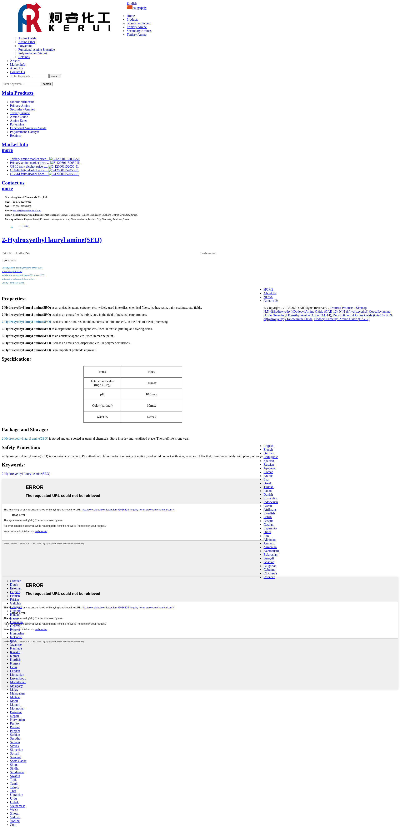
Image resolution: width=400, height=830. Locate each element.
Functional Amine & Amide (36, 49)
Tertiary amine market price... (29, 159)
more (7, 150)
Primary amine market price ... (30, 162)
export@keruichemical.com (27, 210)
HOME (269, 289)
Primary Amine (137, 27)
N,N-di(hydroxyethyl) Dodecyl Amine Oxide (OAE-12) (301, 311)
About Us (16, 68)
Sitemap (361, 308)
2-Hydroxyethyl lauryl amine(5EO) (52, 239)
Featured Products (341, 308)
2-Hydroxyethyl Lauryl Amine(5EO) (26, 473)
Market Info (15, 144)
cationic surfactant (138, 23)
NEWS (268, 297)
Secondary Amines (139, 31)
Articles (15, 61)
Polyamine (25, 46)
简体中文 (139, 8)
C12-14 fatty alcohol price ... (29, 174)
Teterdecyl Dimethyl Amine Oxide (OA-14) (302, 315)
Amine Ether (26, 42)
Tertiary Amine (136, 34)
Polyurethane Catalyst (32, 53)
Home (131, 16)
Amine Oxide (27, 38)
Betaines (24, 57)
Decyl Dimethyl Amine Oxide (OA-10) (359, 315)
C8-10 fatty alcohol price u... (29, 166)
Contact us (13, 183)
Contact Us (17, 72)
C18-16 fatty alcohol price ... (29, 170)
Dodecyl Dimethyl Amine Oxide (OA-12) (341, 319)
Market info (17, 64)
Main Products (18, 93)
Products (132, 19)
